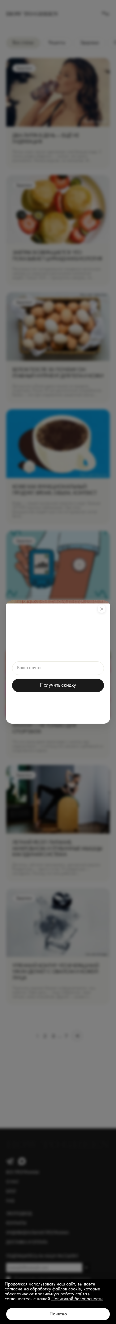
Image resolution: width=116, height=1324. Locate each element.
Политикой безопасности (77, 1299)
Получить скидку (58, 685)
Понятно (58, 1314)
